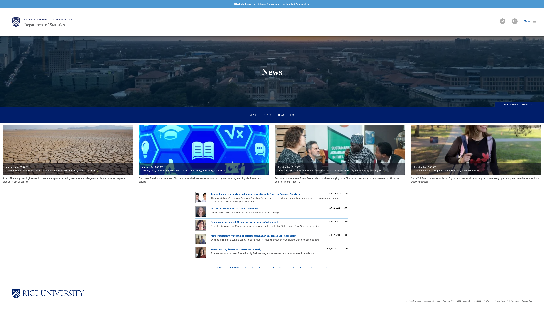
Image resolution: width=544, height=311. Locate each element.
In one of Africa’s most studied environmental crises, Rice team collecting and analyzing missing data (330, 170)
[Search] (515, 21)
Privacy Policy (500, 301)
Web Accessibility (513, 301)
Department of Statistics (44, 24)
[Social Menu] (502, 21)
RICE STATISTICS (511, 105)
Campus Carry (527, 301)
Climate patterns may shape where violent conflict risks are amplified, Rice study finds (50, 170)
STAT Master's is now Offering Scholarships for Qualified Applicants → (272, 4)
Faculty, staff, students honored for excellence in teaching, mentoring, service (182, 170)
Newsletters (286, 115)
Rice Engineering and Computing (49, 19)
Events (267, 115)
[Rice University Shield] (16, 22)
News (253, 115)
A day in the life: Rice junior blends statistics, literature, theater (446, 170)
